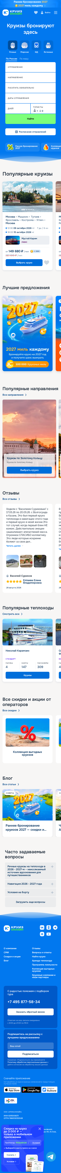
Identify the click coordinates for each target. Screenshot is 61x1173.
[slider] (30, 333)
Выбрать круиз (24, 262)
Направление (15, 77)
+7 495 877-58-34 (24, 1001)
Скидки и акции (12, 956)
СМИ (6, 952)
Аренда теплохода (42, 960)
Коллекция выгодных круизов (43, 970)
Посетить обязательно (21, 88)
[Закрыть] (39, 1128)
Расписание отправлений (32, 131)
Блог (6, 960)
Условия (36, 1142)
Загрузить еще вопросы (30, 902)
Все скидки (10, 710)
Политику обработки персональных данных (27, 1062)
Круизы (28, 675)
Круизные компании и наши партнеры (43, 976)
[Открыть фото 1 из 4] (12, 561)
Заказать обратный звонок (30, 1011)
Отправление (15, 67)
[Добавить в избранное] (46, 262)
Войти (47, 12)
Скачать (10, 1155)
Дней (10, 108)
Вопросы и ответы (41, 952)
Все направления (13, 394)
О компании (10, 948)
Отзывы (36, 948)
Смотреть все (11, 614)
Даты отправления (18, 98)
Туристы (38, 107)
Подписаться (30, 1054)
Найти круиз (38, 956)
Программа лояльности (44, 965)
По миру (24, 58)
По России (11, 58)
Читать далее (13, 546)
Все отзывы (10, 499)
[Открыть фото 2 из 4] (26, 561)
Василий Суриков (21, 576)
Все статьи (9, 784)
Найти (30, 118)
